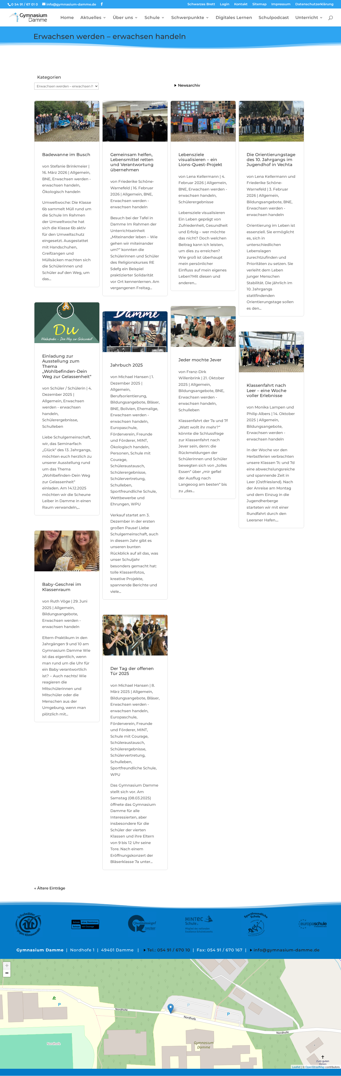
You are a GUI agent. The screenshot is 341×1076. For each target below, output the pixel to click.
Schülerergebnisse (59, 420)
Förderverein (122, 434)
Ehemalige (147, 408)
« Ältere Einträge (49, 888)
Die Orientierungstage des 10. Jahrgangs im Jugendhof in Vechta (271, 159)
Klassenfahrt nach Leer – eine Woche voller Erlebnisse (266, 390)
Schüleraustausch (127, 465)
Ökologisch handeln (61, 191)
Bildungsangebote (59, 614)
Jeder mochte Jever (199, 359)
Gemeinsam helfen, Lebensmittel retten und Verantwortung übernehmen (132, 162)
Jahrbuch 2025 (126, 365)
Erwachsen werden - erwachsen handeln (63, 407)
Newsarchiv (189, 85)
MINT (142, 440)
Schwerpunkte (187, 18)
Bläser (153, 402)
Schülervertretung (127, 478)
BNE (46, 179)
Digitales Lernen (234, 18)
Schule (152, 18)
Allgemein (79, 172)
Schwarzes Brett (201, 4)
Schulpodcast (274, 18)
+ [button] (6, 965)
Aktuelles (90, 18)
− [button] (6, 973)
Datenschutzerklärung (314, 4)
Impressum (281, 4)
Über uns (123, 18)
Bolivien (127, 408)
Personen (119, 453)
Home (67, 18)
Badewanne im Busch (66, 154)
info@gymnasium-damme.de (287, 950)
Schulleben (52, 426)
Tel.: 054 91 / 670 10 (168, 950)
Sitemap (259, 4)
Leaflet (296, 1067)
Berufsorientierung (128, 396)
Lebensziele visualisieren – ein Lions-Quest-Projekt (200, 159)
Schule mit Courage (129, 736)
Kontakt (241, 4)
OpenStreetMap (315, 1067)
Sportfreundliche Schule (133, 491)
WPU (136, 504)
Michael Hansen (133, 376)
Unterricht (306, 18)
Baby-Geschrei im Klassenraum (61, 587)
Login (224, 4)
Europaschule (123, 427)
